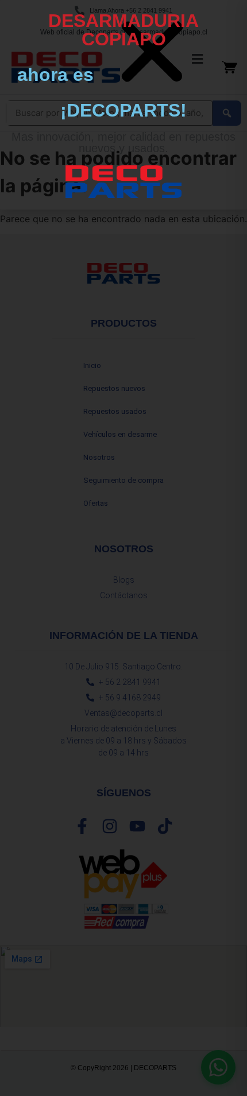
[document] (123, 548)
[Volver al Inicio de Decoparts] (123, 181)
